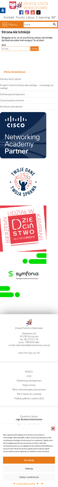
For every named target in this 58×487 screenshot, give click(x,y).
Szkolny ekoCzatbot (10, 78)
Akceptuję (29, 460)
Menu (12, 24)
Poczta (20, 17)
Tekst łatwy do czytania (29, 393)
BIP (53, 17)
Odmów (29, 468)
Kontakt (9, 17)
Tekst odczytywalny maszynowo (29, 389)
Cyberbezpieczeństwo (12, 100)
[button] (53, 428)
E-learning (43, 17)
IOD (29, 375)
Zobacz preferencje (29, 477)
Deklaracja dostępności (12, 94)
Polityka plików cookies (26, 483)
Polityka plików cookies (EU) (29, 398)
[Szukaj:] (16, 48)
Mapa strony (29, 384)
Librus (30, 17)
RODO (29, 371)
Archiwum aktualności (11, 106)
